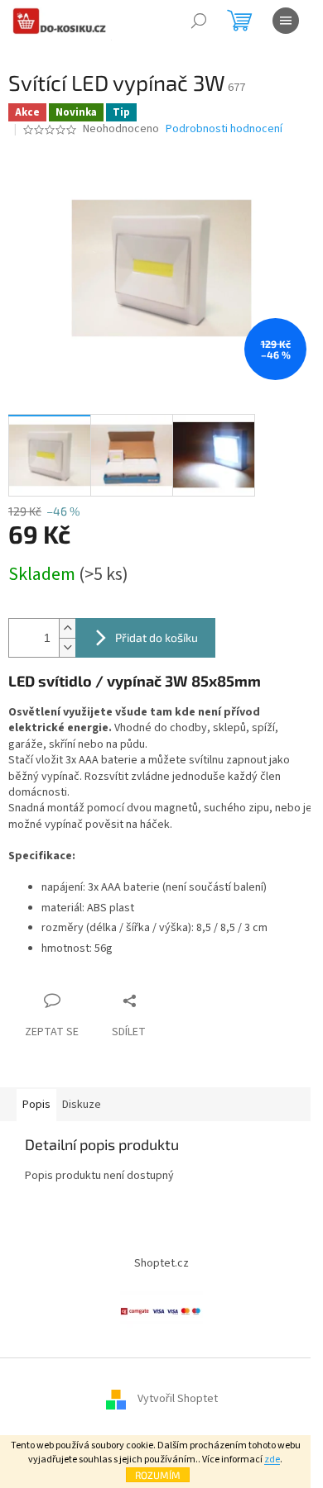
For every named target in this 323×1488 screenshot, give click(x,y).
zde (272, 1459)
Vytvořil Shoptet (177, 1399)
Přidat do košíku (156, 637)
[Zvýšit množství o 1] (67, 628)
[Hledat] (198, 20)
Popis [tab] (36, 1104)
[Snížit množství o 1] (67, 647)
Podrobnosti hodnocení (224, 129)
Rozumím (158, 1475)
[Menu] (285, 20)
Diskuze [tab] (81, 1104)
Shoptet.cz (161, 1263)
